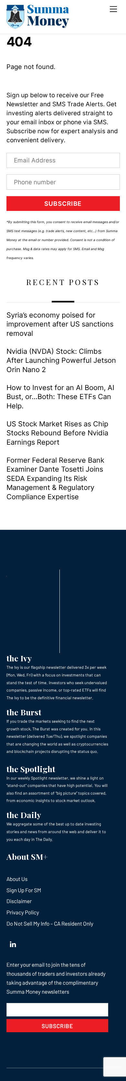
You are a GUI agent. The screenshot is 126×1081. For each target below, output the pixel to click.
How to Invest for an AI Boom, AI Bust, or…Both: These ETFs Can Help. (60, 396)
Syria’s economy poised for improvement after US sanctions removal (59, 324)
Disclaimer (19, 901)
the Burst (23, 712)
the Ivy (19, 658)
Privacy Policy (22, 912)
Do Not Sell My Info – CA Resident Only (49, 923)
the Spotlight (30, 768)
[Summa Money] (37, 26)
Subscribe (63, 203)
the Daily (23, 814)
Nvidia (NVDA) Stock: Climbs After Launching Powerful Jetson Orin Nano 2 (61, 360)
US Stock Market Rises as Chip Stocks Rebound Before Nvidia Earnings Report (57, 433)
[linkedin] (12, 942)
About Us (16, 879)
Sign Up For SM (23, 890)
